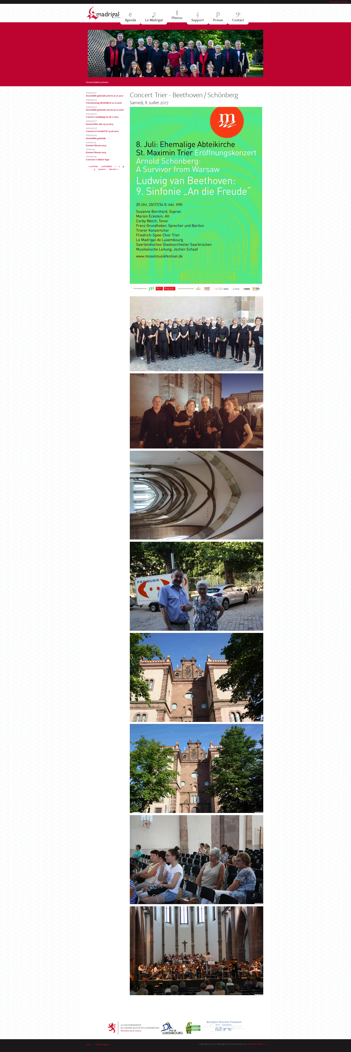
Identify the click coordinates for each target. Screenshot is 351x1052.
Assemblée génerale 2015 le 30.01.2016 (105, 109)
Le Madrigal (154, 19)
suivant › (102, 169)
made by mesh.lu (257, 1043)
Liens (88, 1044)
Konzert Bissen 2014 (96, 145)
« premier (93, 166)
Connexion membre (338, 1)
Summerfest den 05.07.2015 (99, 124)
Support (197, 19)
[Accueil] (105, 13)
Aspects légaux (102, 1044)
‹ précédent (106, 166)
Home (89, 82)
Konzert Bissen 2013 (96, 152)
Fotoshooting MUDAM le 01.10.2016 (104, 102)
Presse (218, 19)
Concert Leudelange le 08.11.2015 (102, 116)
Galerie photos (101, 82)
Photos (177, 17)
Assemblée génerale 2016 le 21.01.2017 (104, 95)
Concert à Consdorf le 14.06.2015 (102, 131)
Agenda (130, 19)
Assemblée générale (96, 138)
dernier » (113, 169)
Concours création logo (97, 159)
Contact (238, 19)
